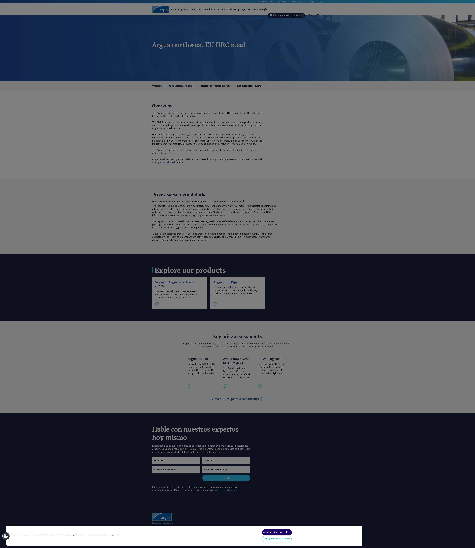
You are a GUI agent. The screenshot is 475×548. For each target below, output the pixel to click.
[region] (184, 536)
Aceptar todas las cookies (277, 532)
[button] (6, 536)
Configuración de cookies (277, 538)
